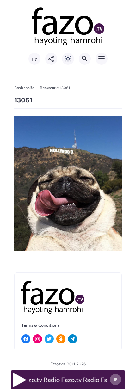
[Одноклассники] (60, 338)
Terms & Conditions (40, 325)
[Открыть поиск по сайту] (85, 59)
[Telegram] (72, 338)
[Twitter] (49, 338)
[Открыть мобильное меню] (102, 59)
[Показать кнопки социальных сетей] (51, 59)
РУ (34, 59)
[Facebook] (25, 338)
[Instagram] (37, 338)
